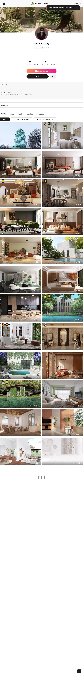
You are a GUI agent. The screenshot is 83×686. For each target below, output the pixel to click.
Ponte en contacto (42, 71)
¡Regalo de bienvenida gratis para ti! (61, 7)
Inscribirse (77, 3)
